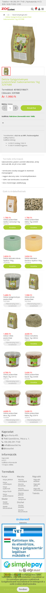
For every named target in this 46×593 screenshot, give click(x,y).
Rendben (23, 589)
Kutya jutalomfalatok (8, 495)
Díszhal (20, 502)
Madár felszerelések (7, 507)
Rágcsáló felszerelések (38, 489)
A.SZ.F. (4, 460)
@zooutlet (9, 448)
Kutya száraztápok (7, 483)
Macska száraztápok (22, 480)
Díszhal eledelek (21, 506)
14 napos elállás (7, 465)
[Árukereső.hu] (23, 520)
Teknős (35, 493)
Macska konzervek (21, 485)
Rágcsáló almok (36, 485)
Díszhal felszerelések (22, 511)
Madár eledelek (6, 503)
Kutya (4, 476)
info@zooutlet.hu (12, 445)
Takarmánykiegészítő (19, 15)
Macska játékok (21, 494)
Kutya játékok (8, 479)
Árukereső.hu (23, 522)
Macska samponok (22, 498)
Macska (20, 476)
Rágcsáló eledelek (36, 480)
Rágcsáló (36, 476)
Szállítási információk (9, 462)
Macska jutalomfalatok (23, 489)
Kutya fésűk (7, 491)
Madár (5, 499)
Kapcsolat (5, 458)
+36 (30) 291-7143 (12, 442)
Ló (8, 15)
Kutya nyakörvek (6, 488)
